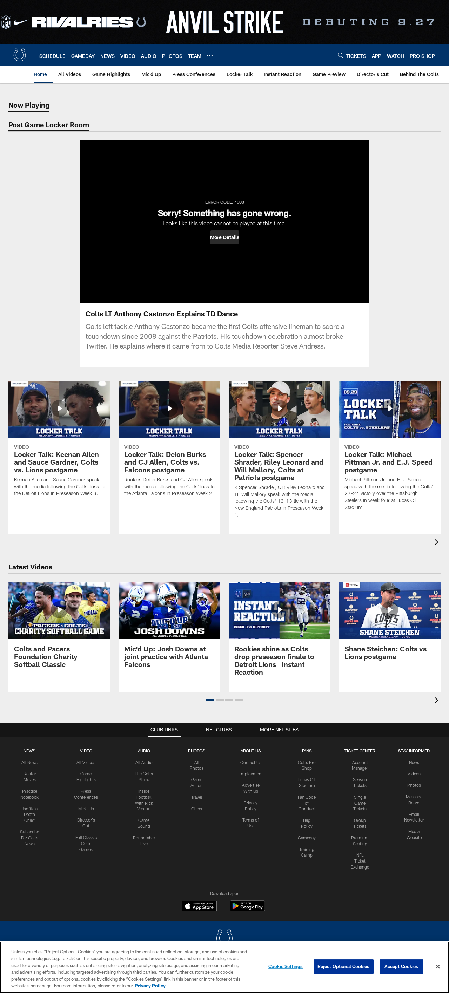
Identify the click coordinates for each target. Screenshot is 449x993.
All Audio (144, 762)
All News (29, 762)
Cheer (196, 808)
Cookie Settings (285, 966)
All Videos (85, 762)
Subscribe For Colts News (29, 837)
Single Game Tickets (360, 803)
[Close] (437, 966)
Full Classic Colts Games (86, 843)
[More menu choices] (210, 55)
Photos (196, 750)
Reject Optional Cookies (343, 966)
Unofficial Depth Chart (30, 814)
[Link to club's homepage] (19, 55)
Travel (196, 797)
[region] (224, 967)
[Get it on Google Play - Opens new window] (247, 909)
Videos (414, 773)
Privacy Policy (150, 985)
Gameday (307, 837)
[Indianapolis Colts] (224, 939)
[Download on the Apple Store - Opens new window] (199, 907)
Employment (251, 773)
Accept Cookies (401, 966)
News (29, 750)
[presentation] (438, 543)
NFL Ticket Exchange (360, 860)
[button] (224, 237)
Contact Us (250, 762)
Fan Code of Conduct (307, 803)
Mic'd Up (86, 808)
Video (86, 750)
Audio (144, 750)
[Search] (340, 55)
